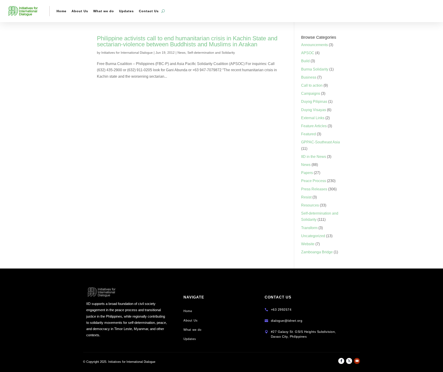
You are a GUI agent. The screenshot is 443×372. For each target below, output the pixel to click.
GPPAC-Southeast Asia (320, 142)
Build (305, 61)
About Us (80, 11)
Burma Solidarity (314, 69)
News (181, 52)
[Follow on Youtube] (357, 361)
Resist (306, 197)
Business (308, 77)
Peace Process (313, 181)
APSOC (307, 53)
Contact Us (149, 11)
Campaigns (310, 93)
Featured (308, 134)
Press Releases (314, 189)
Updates (126, 11)
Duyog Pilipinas (314, 101)
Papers (307, 173)
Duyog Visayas (313, 110)
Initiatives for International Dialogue (127, 52)
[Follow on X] (349, 361)
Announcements (314, 45)
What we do (103, 11)
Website (307, 244)
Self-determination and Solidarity (211, 52)
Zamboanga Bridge (317, 252)
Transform (309, 228)
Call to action (312, 85)
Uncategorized (313, 236)
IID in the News (313, 157)
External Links (312, 118)
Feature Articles (314, 126)
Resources (310, 205)
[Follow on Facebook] (341, 361)
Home (61, 11)
